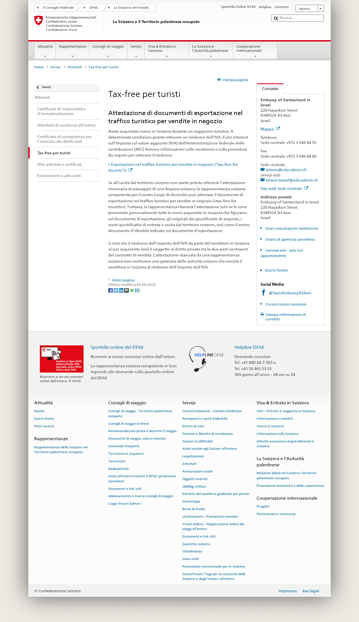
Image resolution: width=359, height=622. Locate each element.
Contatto (268, 88)
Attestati (75, 67)
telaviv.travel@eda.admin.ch (292, 180)
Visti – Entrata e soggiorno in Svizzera (286, 411)
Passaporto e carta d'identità (204, 419)
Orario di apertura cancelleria (289, 239)
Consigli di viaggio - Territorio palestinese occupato (140, 413)
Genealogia (191, 501)
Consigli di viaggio (108, 46)
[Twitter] (116, 290)
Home (39, 67)
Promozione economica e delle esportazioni (290, 486)
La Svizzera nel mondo (131, 8)
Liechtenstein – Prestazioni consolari (210, 516)
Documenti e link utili (124, 488)
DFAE (93, 8)
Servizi (136, 46)
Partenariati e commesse (276, 514)
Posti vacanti (44, 426)
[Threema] (127, 290)
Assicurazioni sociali (197, 471)
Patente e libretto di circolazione (207, 434)
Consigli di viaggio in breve (128, 424)
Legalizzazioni (193, 456)
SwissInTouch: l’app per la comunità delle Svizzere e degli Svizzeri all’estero (214, 576)
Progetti (263, 506)
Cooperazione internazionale (248, 48)
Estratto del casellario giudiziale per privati (215, 494)
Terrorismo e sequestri (126, 454)
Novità (39, 411)
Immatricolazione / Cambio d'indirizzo (212, 411)
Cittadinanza (192, 551)
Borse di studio (193, 509)
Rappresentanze (72, 46)
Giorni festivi (276, 270)
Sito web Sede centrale (282, 188)
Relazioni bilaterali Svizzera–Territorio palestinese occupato (286, 475)
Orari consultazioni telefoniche (291, 228)
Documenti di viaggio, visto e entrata (137, 438)
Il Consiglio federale (58, 8)
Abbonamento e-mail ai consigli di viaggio (140, 496)
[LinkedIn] (121, 290)
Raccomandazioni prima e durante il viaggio (142, 431)
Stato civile (190, 559)
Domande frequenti (123, 446)
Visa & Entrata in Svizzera (162, 48)
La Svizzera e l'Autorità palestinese (210, 48)
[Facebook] (111, 290)
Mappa (268, 129)
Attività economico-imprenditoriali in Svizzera (285, 443)
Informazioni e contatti (275, 419)
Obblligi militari (194, 486)
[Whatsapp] (132, 290)
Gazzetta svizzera (196, 544)
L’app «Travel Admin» (124, 504)
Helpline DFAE (249, 347)
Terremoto (116, 461)
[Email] (137, 290)
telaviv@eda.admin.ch (286, 169)
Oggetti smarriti (195, 479)
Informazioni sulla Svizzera (277, 434)
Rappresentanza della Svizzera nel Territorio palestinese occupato (61, 449)
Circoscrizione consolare (285, 304)
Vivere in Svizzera (270, 426)
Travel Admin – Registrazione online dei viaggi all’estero (213, 526)
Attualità (45, 46)
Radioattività (118, 468)
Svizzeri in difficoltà (197, 441)
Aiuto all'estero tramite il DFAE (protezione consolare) (142, 478)
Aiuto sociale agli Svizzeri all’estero (209, 449)
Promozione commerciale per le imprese (213, 566)
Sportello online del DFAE (117, 347)
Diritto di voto (193, 426)
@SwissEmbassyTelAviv (290, 292)
